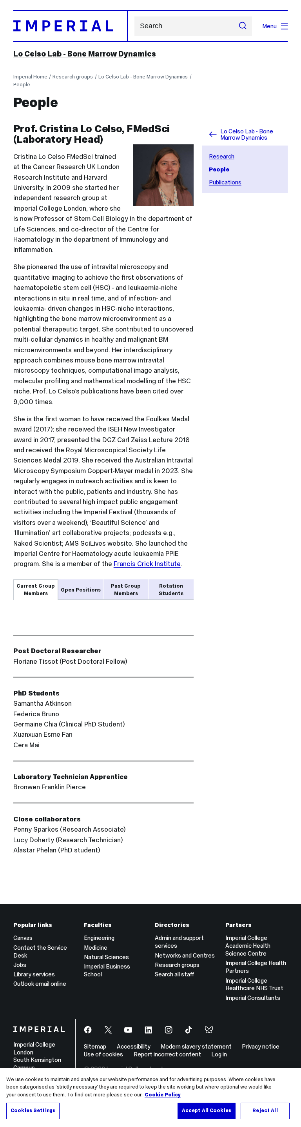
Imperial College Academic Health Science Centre (247, 945)
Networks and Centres (185, 955)
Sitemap (95, 1046)
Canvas (23, 937)
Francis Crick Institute (147, 563)
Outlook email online (39, 983)
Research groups (73, 76)
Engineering (99, 937)
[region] (150, 1097)
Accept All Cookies (206, 1110)
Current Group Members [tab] (35, 590)
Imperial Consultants (252, 997)
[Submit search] (243, 26)
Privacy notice (260, 1046)
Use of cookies (103, 1054)
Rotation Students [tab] (171, 590)
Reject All (264, 1110)
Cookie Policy (163, 1095)
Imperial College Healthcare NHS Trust (254, 984)
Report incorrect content (167, 1054)
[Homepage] (70, 26)
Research (221, 156)
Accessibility (133, 1046)
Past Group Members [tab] (126, 590)
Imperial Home (30, 76)
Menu (269, 26)
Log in (219, 1054)
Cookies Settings (33, 1110)
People (21, 84)
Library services (34, 974)
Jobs (19, 965)
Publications (225, 182)
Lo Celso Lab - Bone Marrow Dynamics (84, 53)
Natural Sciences (106, 957)
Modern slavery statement (196, 1046)
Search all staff (174, 974)
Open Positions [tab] (81, 589)
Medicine (95, 947)
